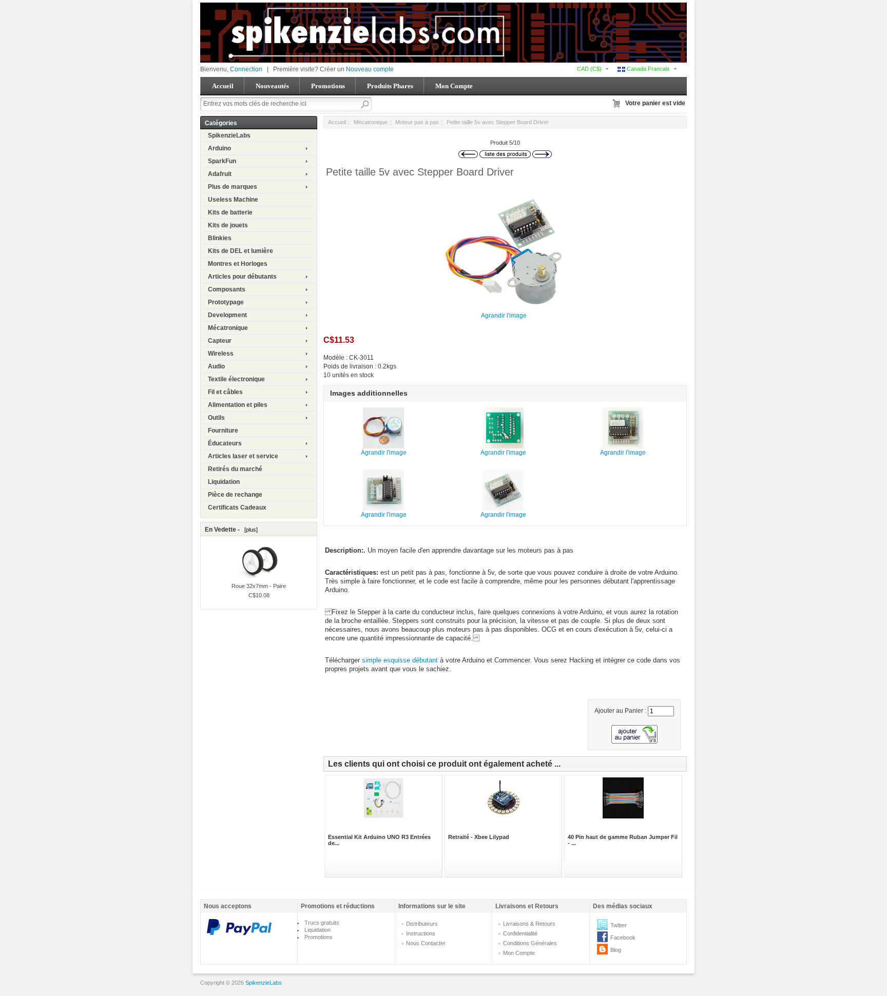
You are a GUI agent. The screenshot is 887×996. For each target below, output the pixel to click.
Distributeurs (422, 924)
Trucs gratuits (321, 923)
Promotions (328, 86)
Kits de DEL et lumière (240, 251)
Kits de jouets (228, 225)
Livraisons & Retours (529, 924)
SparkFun (222, 161)
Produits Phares (390, 86)
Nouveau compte (370, 69)
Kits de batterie (230, 212)
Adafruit (220, 174)
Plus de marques (232, 186)
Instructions (420, 933)
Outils (216, 417)
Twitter (618, 925)
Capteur (220, 340)
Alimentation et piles (237, 404)
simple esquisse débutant (401, 660)
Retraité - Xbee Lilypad (478, 837)
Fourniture (223, 430)
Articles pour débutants (242, 276)
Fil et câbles (225, 392)
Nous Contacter (426, 943)
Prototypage (226, 302)
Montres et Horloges (237, 263)
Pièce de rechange (235, 494)
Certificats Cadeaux (237, 507)
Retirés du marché (235, 469)
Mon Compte (454, 86)
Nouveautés (272, 86)
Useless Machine (233, 199)
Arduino (219, 148)
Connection (246, 69)
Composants (226, 289)
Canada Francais (647, 69)
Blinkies (220, 238)
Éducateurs (225, 443)
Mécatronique (228, 327)
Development (227, 315)
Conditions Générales (530, 943)
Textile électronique (236, 379)
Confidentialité (520, 933)
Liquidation (224, 481)
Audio (216, 366)
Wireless (221, 353)
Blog (615, 950)
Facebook (622, 937)
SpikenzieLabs (229, 135)
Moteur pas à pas (417, 122)
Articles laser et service (243, 456)
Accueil (223, 86)
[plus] (249, 529)
